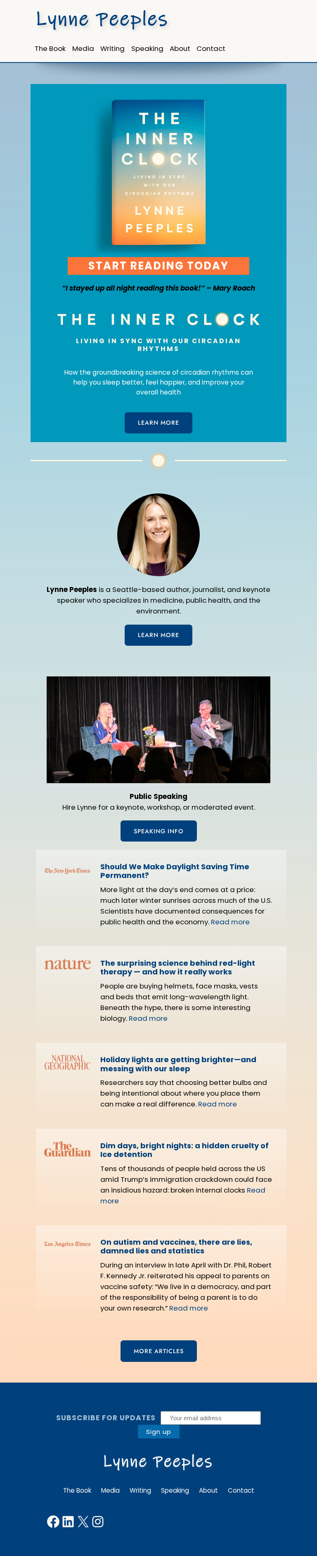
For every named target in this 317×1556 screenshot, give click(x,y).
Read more (230, 922)
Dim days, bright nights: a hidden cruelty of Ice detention (184, 1150)
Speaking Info (159, 831)
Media (110, 1490)
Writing (140, 1490)
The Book (77, 1490)
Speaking (175, 1490)
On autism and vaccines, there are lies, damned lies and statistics (176, 1246)
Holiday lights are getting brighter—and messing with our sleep (178, 1064)
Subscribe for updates (106, 1418)
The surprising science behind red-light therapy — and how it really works (177, 967)
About (208, 1490)
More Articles (159, 1351)
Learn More (158, 422)
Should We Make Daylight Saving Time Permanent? (174, 871)
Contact (241, 1490)
